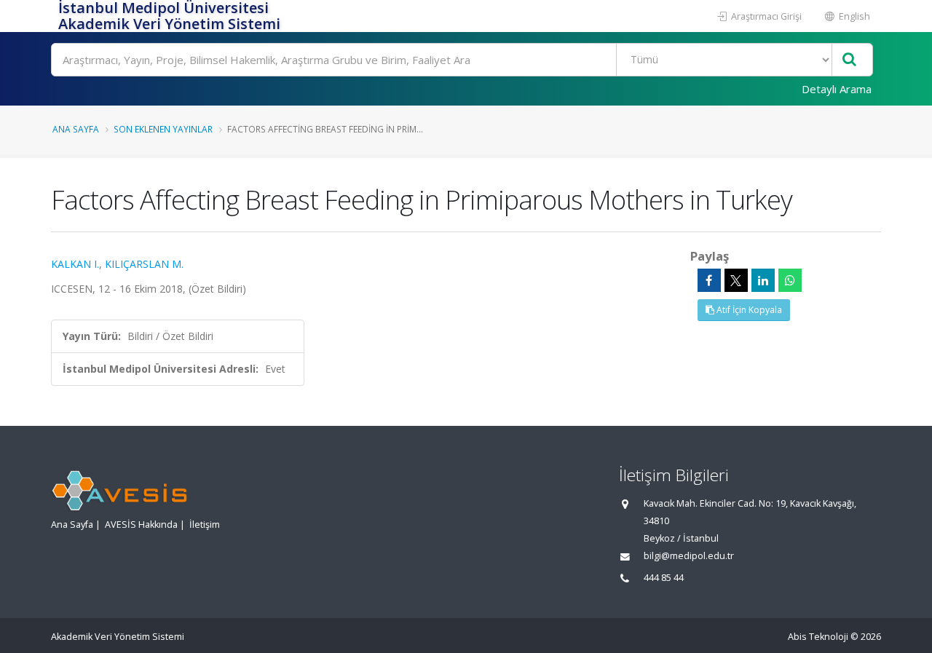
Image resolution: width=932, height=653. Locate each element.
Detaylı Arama (837, 89)
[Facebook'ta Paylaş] (709, 280)
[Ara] (849, 60)
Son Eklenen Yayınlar (163, 129)
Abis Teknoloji (818, 636)
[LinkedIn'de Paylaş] (763, 280)
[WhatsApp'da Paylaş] (790, 280)
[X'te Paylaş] (736, 280)
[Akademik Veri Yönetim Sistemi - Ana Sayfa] (53, 16)
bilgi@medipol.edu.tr (689, 556)
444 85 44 (664, 577)
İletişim (204, 524)
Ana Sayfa (75, 129)
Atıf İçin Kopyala (748, 310)
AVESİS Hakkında (141, 524)
